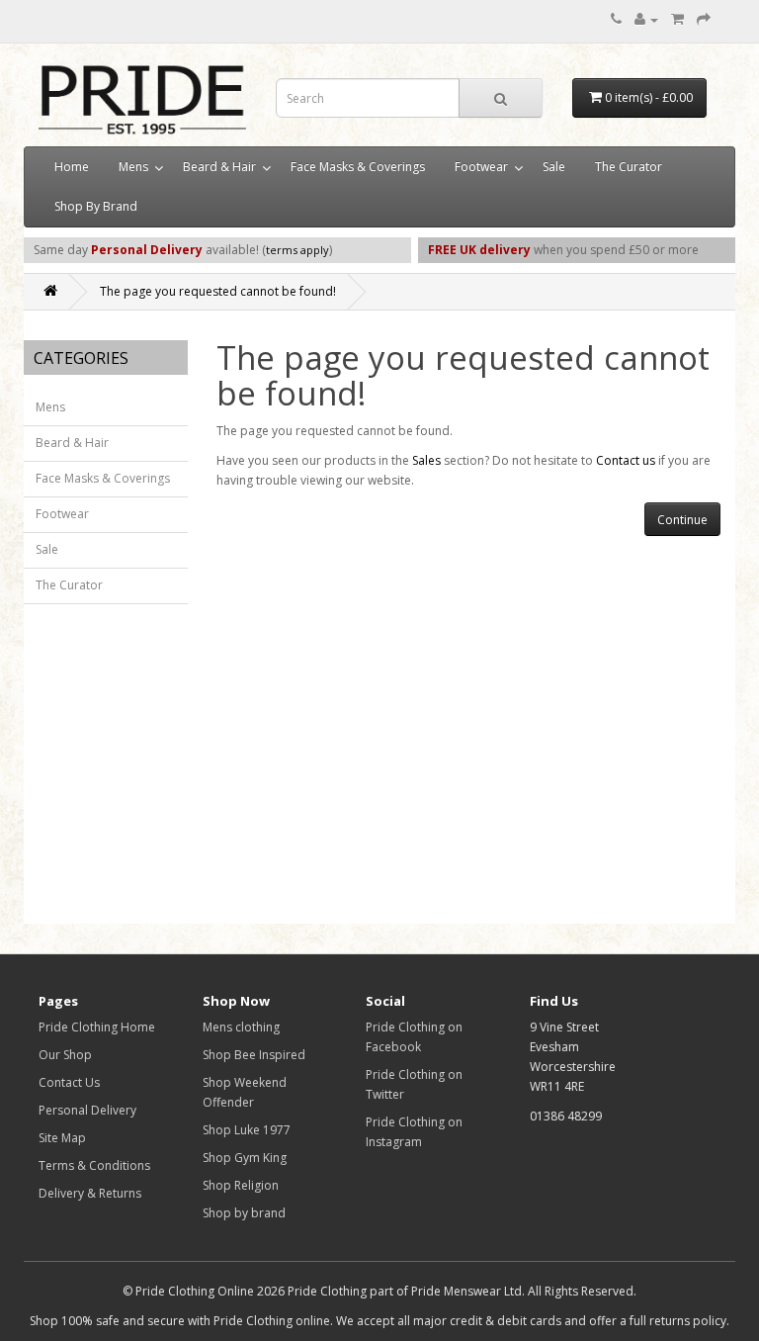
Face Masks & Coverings (358, 166)
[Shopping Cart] (677, 19)
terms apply (297, 249)
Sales (426, 460)
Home (71, 166)
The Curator (628, 166)
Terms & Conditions (94, 1165)
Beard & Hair (219, 166)
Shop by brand (244, 1213)
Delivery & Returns (90, 1193)
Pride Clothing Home (97, 1027)
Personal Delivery (87, 1110)
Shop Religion (241, 1185)
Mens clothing (241, 1027)
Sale (554, 166)
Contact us (625, 460)
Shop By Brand (95, 206)
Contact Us (69, 1082)
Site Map (62, 1137)
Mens (133, 166)
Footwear (481, 166)
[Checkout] (704, 19)
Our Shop (65, 1054)
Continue (682, 519)
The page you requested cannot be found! (218, 291)
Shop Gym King (245, 1157)
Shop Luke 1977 (247, 1129)
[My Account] (646, 19)
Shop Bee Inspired (254, 1054)
